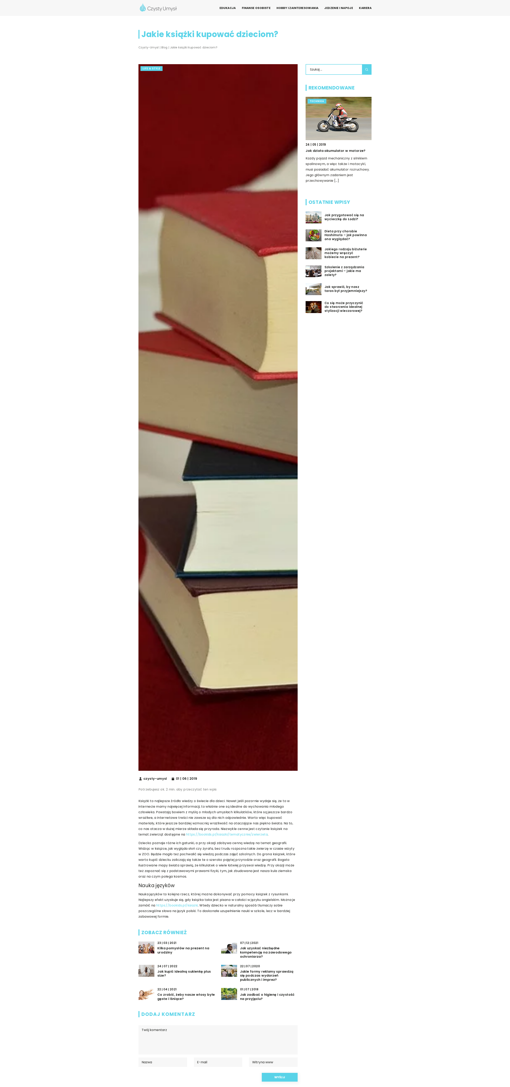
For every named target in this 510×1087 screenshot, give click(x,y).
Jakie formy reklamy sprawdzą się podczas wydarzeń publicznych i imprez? (266, 976)
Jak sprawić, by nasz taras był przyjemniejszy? (346, 289)
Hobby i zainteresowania (297, 8)
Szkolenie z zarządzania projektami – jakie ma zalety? (344, 271)
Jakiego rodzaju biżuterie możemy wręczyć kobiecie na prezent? (346, 253)
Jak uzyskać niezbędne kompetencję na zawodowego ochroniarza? (266, 952)
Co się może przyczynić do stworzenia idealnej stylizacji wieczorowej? (344, 307)
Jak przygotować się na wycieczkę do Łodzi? (344, 217)
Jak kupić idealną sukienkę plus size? (184, 974)
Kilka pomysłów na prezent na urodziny (183, 950)
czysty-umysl (155, 778)
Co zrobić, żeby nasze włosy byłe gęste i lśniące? (186, 997)
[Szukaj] (367, 69)
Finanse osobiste (256, 8)
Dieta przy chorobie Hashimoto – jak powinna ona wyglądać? (346, 235)
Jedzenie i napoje (338, 8)
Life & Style (151, 68)
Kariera (365, 8)
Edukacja (228, 8)
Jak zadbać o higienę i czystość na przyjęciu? (267, 997)
